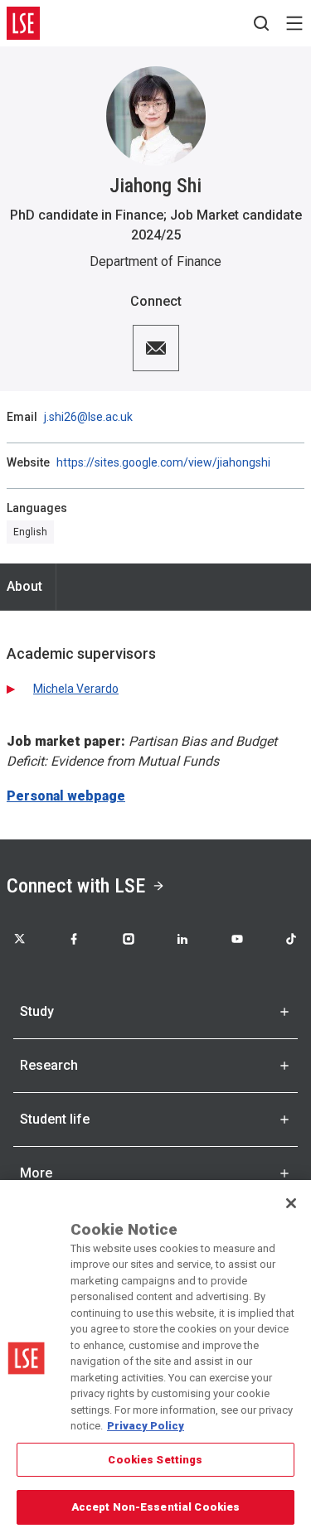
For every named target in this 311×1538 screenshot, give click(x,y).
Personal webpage (66, 796)
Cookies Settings (155, 1459)
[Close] (291, 1203)
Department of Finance (155, 261)
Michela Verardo (76, 688)
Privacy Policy (145, 1426)
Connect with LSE (76, 885)
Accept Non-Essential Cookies (156, 1507)
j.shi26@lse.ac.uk (88, 417)
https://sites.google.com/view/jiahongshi (163, 462)
